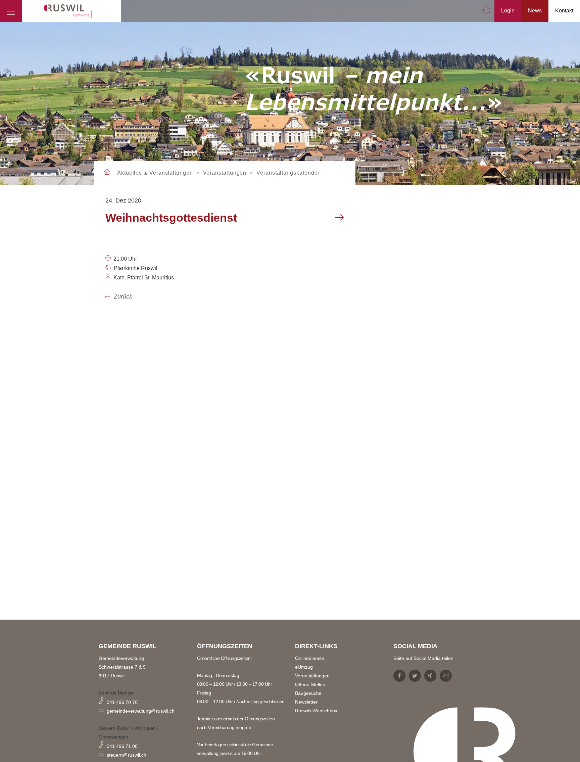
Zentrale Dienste (116, 693)
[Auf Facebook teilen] (399, 676)
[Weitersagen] (446, 676)
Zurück (123, 296)
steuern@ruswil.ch (126, 755)
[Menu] (11, 11)
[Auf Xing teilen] (430, 676)
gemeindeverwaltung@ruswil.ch (141, 711)
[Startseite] (71, 11)
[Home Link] (107, 172)
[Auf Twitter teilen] (415, 676)
